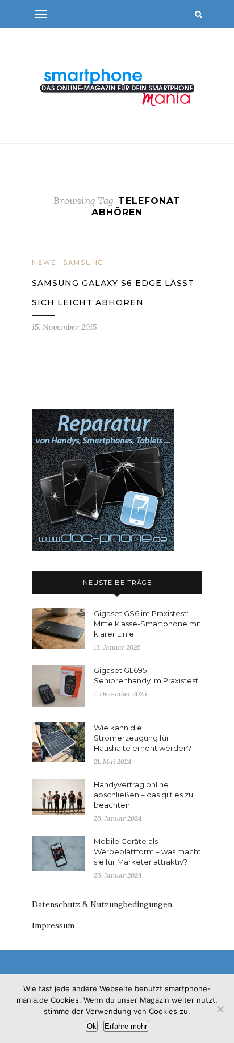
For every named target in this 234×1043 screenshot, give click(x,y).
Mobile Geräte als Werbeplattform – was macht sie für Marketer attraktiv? (147, 851)
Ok (92, 1026)
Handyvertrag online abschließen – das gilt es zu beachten (143, 794)
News (44, 263)
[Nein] (219, 1009)
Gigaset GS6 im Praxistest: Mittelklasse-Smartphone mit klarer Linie (147, 623)
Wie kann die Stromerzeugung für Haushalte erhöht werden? (142, 738)
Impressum (53, 925)
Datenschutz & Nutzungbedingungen (102, 904)
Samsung (83, 263)
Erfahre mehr (126, 1026)
